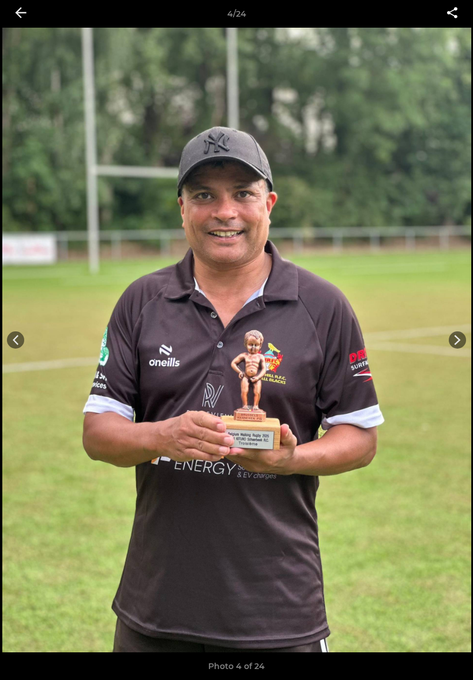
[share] (452, 14)
